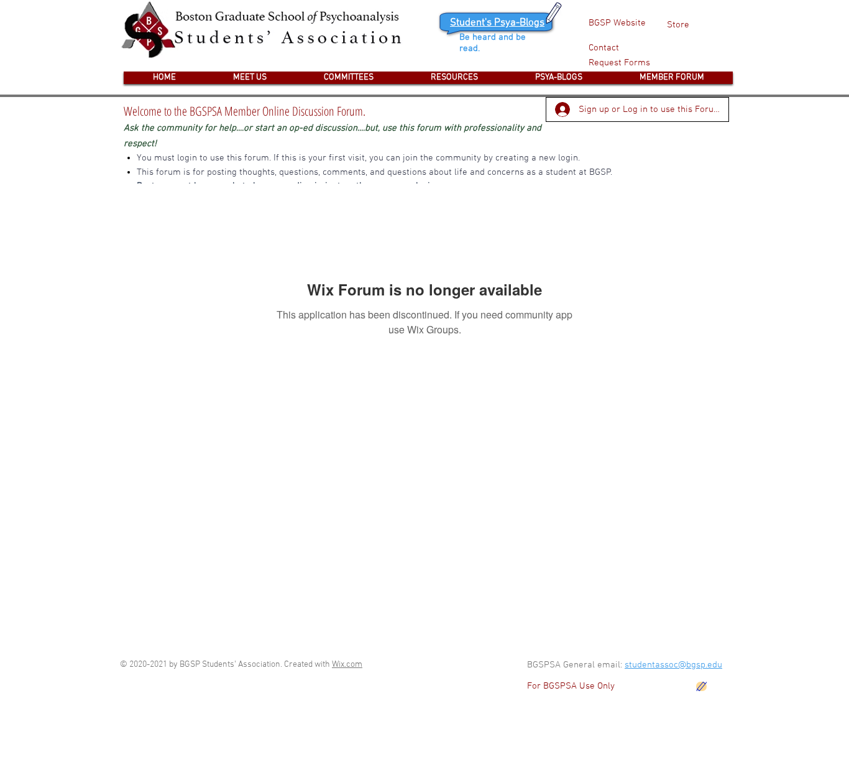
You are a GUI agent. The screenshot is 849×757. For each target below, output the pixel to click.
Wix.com (347, 664)
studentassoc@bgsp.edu (673, 665)
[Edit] (701, 686)
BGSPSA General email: (576, 665)
